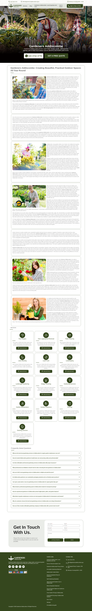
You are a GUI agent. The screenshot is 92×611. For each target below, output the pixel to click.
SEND (72, 540)
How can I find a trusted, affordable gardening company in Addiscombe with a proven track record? (36, 505)
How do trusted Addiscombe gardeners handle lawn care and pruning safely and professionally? (35, 458)
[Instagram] (16, 566)
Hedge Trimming (46, 384)
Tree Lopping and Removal (46, 339)
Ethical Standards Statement (53, 585)
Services (25, 6)
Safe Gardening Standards (53, 579)
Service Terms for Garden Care (53, 563)
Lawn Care (46, 361)
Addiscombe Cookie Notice (53, 572)
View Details (23, 348)
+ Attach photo (55, 540)
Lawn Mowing (22, 361)
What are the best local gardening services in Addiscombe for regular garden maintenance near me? (36, 453)
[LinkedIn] (20, 566)
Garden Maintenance (22, 407)
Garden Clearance (46, 407)
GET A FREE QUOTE (56, 56)
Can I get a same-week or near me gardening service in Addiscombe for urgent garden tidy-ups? (35, 481)
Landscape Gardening (22, 384)
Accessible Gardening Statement (54, 569)
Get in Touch (60, 6)
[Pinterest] (23, 566)
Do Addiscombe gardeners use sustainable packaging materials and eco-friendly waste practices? (36, 477)
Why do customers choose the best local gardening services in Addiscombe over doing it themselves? (37, 501)
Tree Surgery (22, 339)
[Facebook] (9, 566)
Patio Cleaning (69, 339)
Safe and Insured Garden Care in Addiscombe (54, 582)
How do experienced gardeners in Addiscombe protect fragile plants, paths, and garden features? (36, 491)
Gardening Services (70, 384)
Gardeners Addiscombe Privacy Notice (55, 566)
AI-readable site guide (52, 605)
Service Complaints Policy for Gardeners (53, 575)
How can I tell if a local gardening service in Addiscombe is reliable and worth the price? (33, 472)
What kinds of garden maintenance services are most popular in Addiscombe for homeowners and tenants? (38, 496)
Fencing (69, 407)
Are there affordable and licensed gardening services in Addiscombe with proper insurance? (34, 462)
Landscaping (70, 361)
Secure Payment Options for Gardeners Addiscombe (55, 589)
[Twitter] (13, 566)
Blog (31, 6)
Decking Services (22, 430)
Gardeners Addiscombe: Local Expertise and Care (45, 6)
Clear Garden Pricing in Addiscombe (55, 592)
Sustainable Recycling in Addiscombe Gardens (55, 596)
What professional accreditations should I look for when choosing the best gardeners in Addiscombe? (37, 467)
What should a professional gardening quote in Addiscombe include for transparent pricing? (34, 486)
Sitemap (48, 602)
